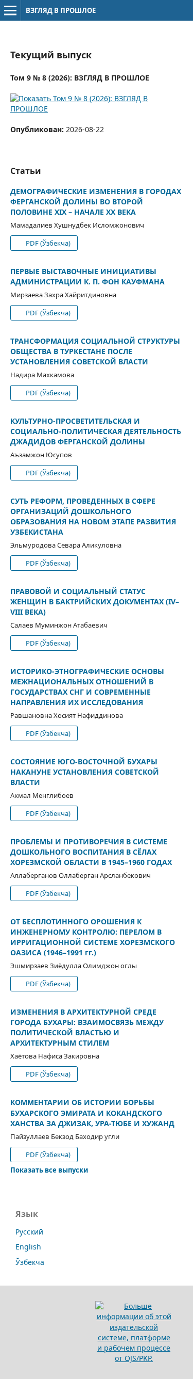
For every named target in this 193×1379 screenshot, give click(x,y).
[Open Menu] (10, 10)
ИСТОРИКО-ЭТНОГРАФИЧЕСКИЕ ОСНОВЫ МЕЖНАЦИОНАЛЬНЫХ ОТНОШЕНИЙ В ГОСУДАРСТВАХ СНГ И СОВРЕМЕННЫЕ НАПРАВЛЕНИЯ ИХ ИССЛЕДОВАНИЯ (87, 686)
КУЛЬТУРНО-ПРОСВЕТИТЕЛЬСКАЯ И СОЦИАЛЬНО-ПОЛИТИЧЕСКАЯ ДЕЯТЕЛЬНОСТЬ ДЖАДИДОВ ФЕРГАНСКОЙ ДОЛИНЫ (95, 431)
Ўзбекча (29, 1262)
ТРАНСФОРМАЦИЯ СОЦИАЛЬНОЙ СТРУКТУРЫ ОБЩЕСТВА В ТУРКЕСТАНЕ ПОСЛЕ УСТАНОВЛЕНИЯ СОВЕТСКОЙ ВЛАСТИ (95, 351)
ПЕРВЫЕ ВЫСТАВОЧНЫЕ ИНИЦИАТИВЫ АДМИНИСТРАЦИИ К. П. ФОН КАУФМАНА (87, 276)
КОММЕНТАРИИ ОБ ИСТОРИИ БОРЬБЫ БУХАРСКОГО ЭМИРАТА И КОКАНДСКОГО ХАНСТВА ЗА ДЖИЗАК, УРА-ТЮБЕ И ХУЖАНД (92, 1112)
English (28, 1247)
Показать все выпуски (49, 1170)
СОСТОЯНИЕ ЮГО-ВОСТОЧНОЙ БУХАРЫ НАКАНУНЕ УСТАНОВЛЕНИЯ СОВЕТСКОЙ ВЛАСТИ (84, 772)
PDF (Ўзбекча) (47, 243)
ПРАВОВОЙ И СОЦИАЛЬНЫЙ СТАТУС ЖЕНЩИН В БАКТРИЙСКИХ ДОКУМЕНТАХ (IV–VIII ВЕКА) (94, 601)
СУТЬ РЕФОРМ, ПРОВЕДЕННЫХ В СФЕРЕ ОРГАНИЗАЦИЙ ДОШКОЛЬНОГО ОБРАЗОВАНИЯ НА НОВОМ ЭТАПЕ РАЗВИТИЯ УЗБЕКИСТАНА (93, 516)
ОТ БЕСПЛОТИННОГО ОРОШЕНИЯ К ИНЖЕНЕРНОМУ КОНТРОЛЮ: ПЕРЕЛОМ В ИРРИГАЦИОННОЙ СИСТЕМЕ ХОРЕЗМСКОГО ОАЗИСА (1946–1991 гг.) (92, 937)
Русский (29, 1232)
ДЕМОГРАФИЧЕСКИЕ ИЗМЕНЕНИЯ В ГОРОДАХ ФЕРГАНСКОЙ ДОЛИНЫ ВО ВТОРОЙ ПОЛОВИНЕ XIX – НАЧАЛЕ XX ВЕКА (95, 201)
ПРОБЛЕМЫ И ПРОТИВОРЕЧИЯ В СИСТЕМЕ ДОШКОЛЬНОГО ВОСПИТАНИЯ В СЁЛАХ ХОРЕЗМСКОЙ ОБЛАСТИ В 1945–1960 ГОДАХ (91, 852)
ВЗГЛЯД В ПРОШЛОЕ (61, 10)
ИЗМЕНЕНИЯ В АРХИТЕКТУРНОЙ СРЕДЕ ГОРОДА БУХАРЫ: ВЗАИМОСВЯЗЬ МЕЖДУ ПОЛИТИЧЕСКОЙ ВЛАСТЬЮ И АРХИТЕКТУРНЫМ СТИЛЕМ (87, 1027)
